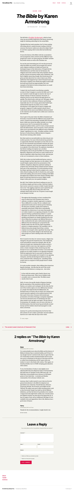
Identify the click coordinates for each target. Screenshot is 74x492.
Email (39, 444)
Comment (22, 432)
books (23, 318)
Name (21, 444)
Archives (64, 2)
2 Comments (43, 26)
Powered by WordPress (21, 488)
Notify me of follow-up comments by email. (30, 456)
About (54, 2)
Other (39, 10)
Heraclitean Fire (7, 3)
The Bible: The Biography (36, 37)
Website (22, 450)
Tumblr (58, 2)
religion (26, 318)
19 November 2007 (33, 26)
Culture (35, 10)
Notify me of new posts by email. (28, 458)
